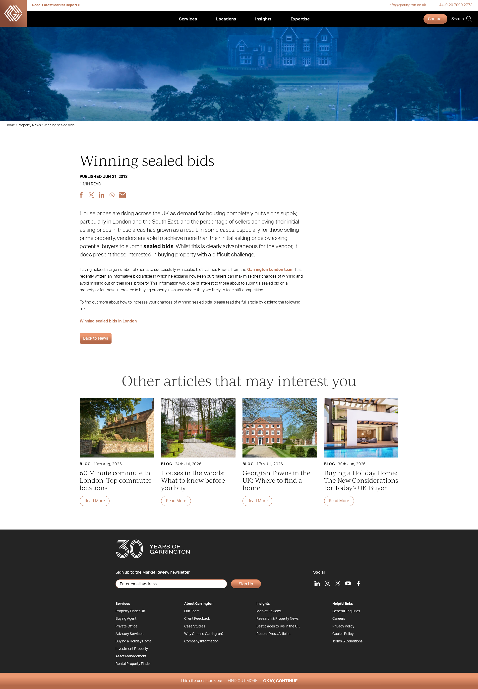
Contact (435, 19)
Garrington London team (270, 270)
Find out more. (243, 681)
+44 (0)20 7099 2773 (455, 5)
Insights (263, 19)
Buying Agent (126, 618)
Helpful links (342, 604)
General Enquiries (346, 611)
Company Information (201, 641)
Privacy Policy (343, 626)
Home (10, 125)
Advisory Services (129, 634)
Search (457, 19)
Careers (338, 618)
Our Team (191, 611)
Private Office (126, 626)
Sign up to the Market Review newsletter (153, 572)
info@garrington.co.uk (407, 5)
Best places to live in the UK (278, 626)
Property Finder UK (130, 611)
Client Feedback (197, 618)
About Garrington (198, 604)
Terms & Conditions (347, 641)
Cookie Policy (343, 634)
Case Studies (194, 626)
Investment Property (132, 649)
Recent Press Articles (273, 634)
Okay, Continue (280, 681)
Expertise (300, 19)
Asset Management (131, 656)
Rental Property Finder (133, 664)
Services (188, 19)
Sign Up (246, 584)
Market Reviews (268, 611)
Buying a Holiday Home (134, 641)
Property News (29, 125)
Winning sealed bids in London (108, 321)
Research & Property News (277, 618)
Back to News (95, 338)
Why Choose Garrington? (204, 634)
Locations (226, 19)
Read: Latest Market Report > (56, 5)
